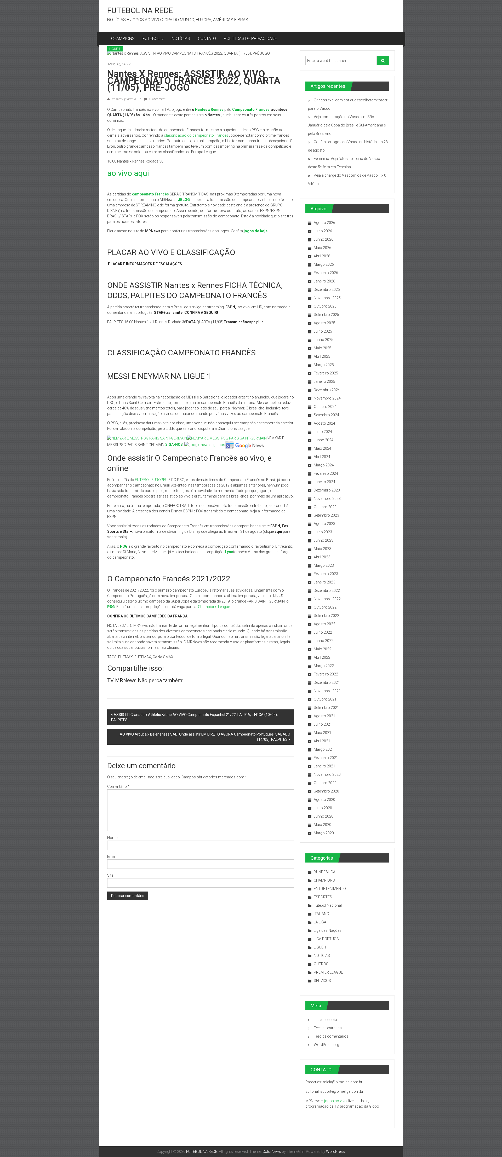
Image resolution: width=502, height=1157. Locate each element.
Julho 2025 (323, 331)
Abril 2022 (322, 657)
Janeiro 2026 (324, 281)
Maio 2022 (322, 649)
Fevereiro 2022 (326, 674)
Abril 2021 (322, 741)
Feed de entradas (328, 1028)
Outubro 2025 (325, 306)
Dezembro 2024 (327, 390)
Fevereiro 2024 (326, 473)
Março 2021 (324, 749)
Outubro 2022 (325, 607)
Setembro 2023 (326, 515)
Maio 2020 (322, 825)
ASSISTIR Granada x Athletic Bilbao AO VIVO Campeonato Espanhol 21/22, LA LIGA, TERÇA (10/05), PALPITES (194, 717)
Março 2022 (324, 666)
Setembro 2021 (326, 707)
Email (111, 856)
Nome (112, 838)
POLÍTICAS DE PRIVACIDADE (250, 38)
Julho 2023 (323, 532)
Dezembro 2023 (327, 490)
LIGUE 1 (115, 49)
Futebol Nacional (328, 905)
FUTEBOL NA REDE (140, 10)
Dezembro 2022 (327, 590)
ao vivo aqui (128, 173)
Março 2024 (324, 465)
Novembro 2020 (327, 774)
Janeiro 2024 (324, 482)
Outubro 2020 (325, 783)
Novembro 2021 (327, 691)
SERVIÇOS (322, 981)
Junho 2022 (323, 641)
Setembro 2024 (326, 415)
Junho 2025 (323, 340)
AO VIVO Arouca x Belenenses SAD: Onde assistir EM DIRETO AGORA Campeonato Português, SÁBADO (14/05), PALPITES (205, 737)
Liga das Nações (327, 930)
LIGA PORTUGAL (327, 939)
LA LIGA (320, 922)
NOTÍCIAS (181, 38)
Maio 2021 (322, 733)
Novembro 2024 (327, 398)
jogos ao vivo (335, 1101)
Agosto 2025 (324, 323)
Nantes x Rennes (209, 109)
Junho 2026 (323, 239)
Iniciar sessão (325, 1019)
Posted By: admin (124, 99)
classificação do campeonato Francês (196, 135)
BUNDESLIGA (324, 872)
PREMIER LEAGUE (328, 972)
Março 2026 (324, 264)
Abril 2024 (322, 457)
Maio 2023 (322, 549)
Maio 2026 (322, 248)
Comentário (118, 786)
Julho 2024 (323, 432)
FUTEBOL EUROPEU (151, 480)
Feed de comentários (331, 1036)
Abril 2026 (322, 256)
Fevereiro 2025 (326, 373)
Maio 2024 (322, 448)
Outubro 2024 (325, 406)
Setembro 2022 (326, 616)
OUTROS (321, 964)
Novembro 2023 (327, 498)
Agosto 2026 (324, 223)
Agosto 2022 (324, 624)
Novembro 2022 (327, 599)
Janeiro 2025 (324, 381)
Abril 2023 (322, 557)
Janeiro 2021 (324, 766)
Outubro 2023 (325, 507)
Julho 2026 (323, 231)
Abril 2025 (322, 356)
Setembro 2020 (326, 791)
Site (110, 875)
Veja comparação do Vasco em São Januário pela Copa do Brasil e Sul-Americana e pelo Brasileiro (347, 125)
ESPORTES (323, 897)
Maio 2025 (322, 348)
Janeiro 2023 (324, 582)
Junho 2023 (323, 540)
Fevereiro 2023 (326, 574)
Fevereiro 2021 (326, 758)
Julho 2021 (323, 724)
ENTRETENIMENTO (330, 889)
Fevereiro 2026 (326, 273)
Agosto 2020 (324, 799)
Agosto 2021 (324, 716)
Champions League (214, 607)
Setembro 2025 (326, 315)
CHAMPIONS (123, 38)
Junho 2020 (323, 816)
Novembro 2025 (327, 298)
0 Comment (157, 99)
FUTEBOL (151, 38)
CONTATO (207, 38)
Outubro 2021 (325, 699)
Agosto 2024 (324, 423)
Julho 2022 (323, 632)
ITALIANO (321, 914)
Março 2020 (324, 833)
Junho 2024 (323, 440)
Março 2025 (324, 365)
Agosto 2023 (324, 524)
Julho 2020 (323, 808)
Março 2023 (324, 565)
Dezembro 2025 (327, 289)
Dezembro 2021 (327, 682)
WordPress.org (326, 1045)
